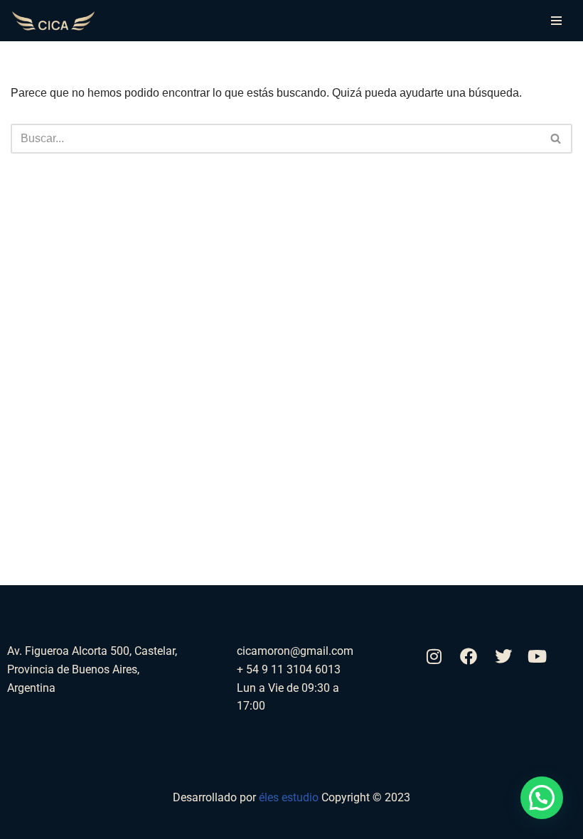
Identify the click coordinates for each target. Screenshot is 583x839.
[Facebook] (468, 655)
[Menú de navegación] (556, 20)
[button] (541, 797)
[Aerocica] (53, 20)
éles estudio (290, 797)
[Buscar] (556, 139)
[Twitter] (502, 655)
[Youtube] (537, 655)
